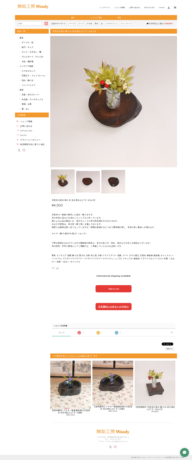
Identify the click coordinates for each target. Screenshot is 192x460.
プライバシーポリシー (30, 140)
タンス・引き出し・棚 (31, 52)
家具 (73, 17)
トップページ (104, 7)
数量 (53, 268)
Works (161, 7)
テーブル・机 (27, 42)
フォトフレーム (126, 23)
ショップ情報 (119, 7)
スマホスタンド (111, 23)
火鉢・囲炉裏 (27, 61)
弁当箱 (89, 23)
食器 (119, 17)
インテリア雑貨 (96, 17)
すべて (62, 333)
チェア (81, 23)
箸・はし (26, 109)
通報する (169, 349)
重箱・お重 (27, 104)
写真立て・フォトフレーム (33, 75)
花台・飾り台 (27, 80)
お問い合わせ (134, 7)
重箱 (96, 23)
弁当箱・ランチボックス (32, 99)
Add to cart (113, 288)
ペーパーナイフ (28, 85)
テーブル (72, 23)
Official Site (149, 7)
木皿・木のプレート (30, 94)
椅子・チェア (27, 47)
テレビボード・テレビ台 (32, 56)
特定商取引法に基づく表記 (32, 144)
